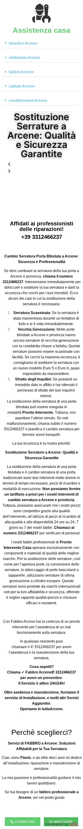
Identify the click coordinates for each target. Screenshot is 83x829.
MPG (74, 824)
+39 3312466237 (41, 237)
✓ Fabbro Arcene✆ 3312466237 (48, 672)
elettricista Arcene (24, 58)
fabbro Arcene (21, 72)
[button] (41, 43)
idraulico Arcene (23, 43)
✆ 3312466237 (42, 647)
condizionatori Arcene (28, 100)
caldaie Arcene (22, 86)
